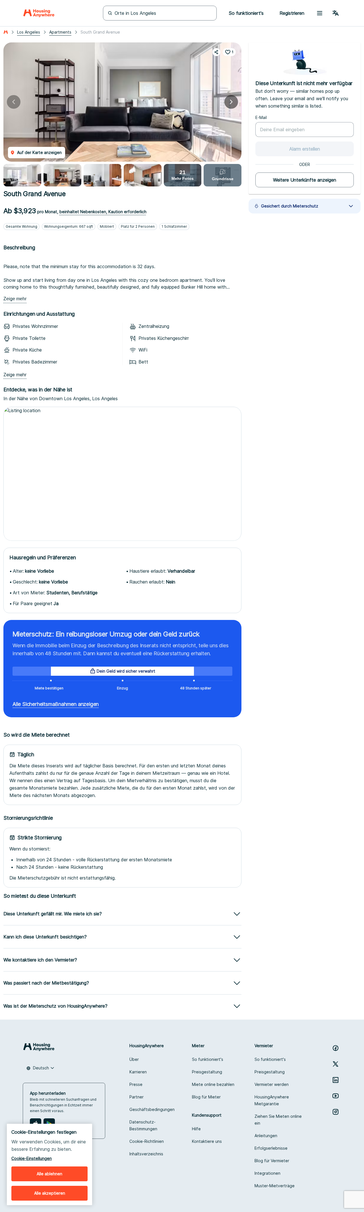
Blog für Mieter (206, 1096)
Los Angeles (28, 32)
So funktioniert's (207, 1059)
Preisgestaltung (207, 1071)
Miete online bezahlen (213, 1084)
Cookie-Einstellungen (31, 1158)
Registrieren (292, 13)
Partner (136, 1096)
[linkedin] (335, 1080)
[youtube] (335, 1096)
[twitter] (335, 1064)
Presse (135, 1084)
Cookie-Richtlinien (146, 1141)
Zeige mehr (14, 298)
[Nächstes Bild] (231, 102)
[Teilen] (216, 52)
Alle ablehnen (49, 1173)
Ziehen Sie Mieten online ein (278, 1119)
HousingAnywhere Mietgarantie (272, 1100)
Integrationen (267, 1173)
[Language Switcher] (335, 13)
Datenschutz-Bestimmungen (143, 1125)
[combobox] (40, 1068)
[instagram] (335, 1111)
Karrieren (138, 1071)
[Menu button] (319, 13)
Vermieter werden (272, 1084)
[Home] (39, 13)
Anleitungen (266, 1135)
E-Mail (261, 117)
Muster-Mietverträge (275, 1185)
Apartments (60, 32)
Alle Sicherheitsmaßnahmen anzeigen (56, 704)
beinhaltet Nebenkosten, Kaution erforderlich (102, 211)
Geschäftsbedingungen (152, 1109)
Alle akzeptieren (49, 1193)
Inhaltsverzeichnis (146, 1153)
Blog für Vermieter (272, 1160)
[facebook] (335, 1048)
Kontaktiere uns (207, 1141)
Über (134, 1059)
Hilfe (196, 1128)
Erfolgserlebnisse (271, 1148)
